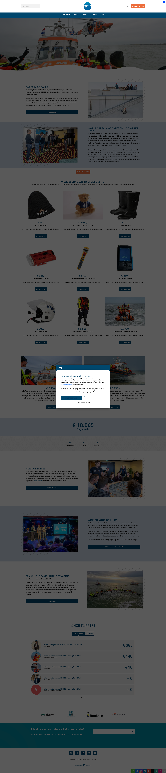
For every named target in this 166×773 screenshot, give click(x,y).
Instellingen (95, 398)
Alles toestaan (71, 398)
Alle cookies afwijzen (83, 402)
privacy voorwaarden (66, 384)
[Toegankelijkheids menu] (164, 2)
